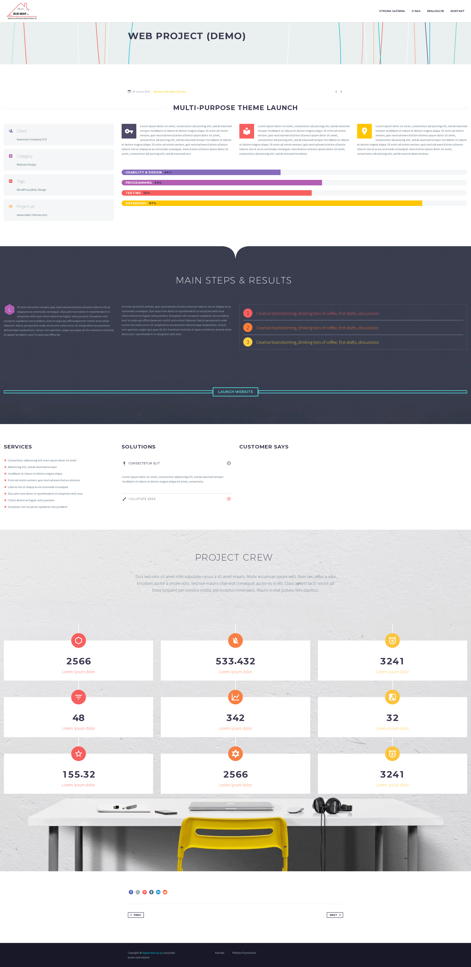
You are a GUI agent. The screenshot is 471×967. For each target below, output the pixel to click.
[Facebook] (131, 892)
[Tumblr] (151, 892)
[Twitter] (138, 892)
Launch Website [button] (235, 392)
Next (333, 915)
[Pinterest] (144, 892)
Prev (137, 915)
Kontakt (458, 11)
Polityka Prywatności (244, 953)
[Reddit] (165, 892)
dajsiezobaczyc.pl (152, 953)
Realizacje (435, 11)
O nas (416, 11)
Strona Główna (392, 11)
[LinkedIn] (158, 892)
